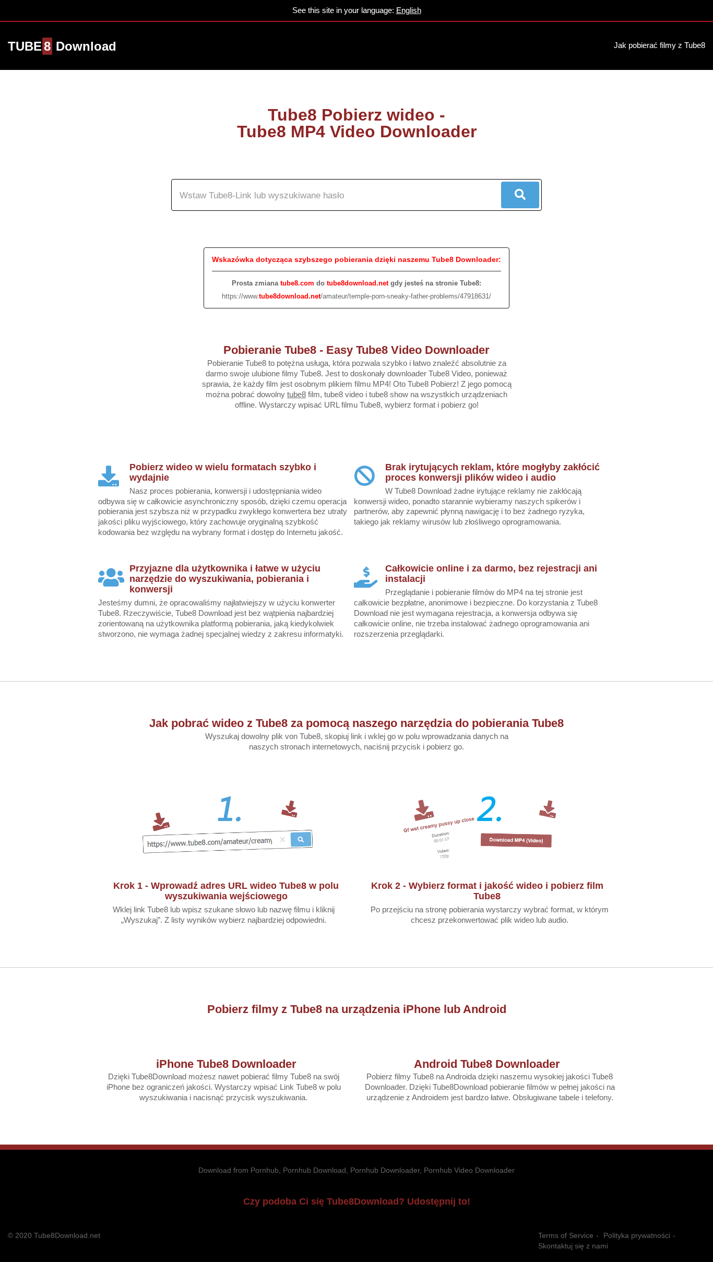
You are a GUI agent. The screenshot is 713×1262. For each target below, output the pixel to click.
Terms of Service (565, 1235)
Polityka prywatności (636, 1235)
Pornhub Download (314, 1170)
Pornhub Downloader (385, 1170)
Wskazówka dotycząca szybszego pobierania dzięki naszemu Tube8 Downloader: (356, 259)
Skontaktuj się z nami (573, 1246)
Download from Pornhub (238, 1170)
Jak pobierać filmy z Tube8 (659, 45)
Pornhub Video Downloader (469, 1170)
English (408, 10)
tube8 (296, 394)
